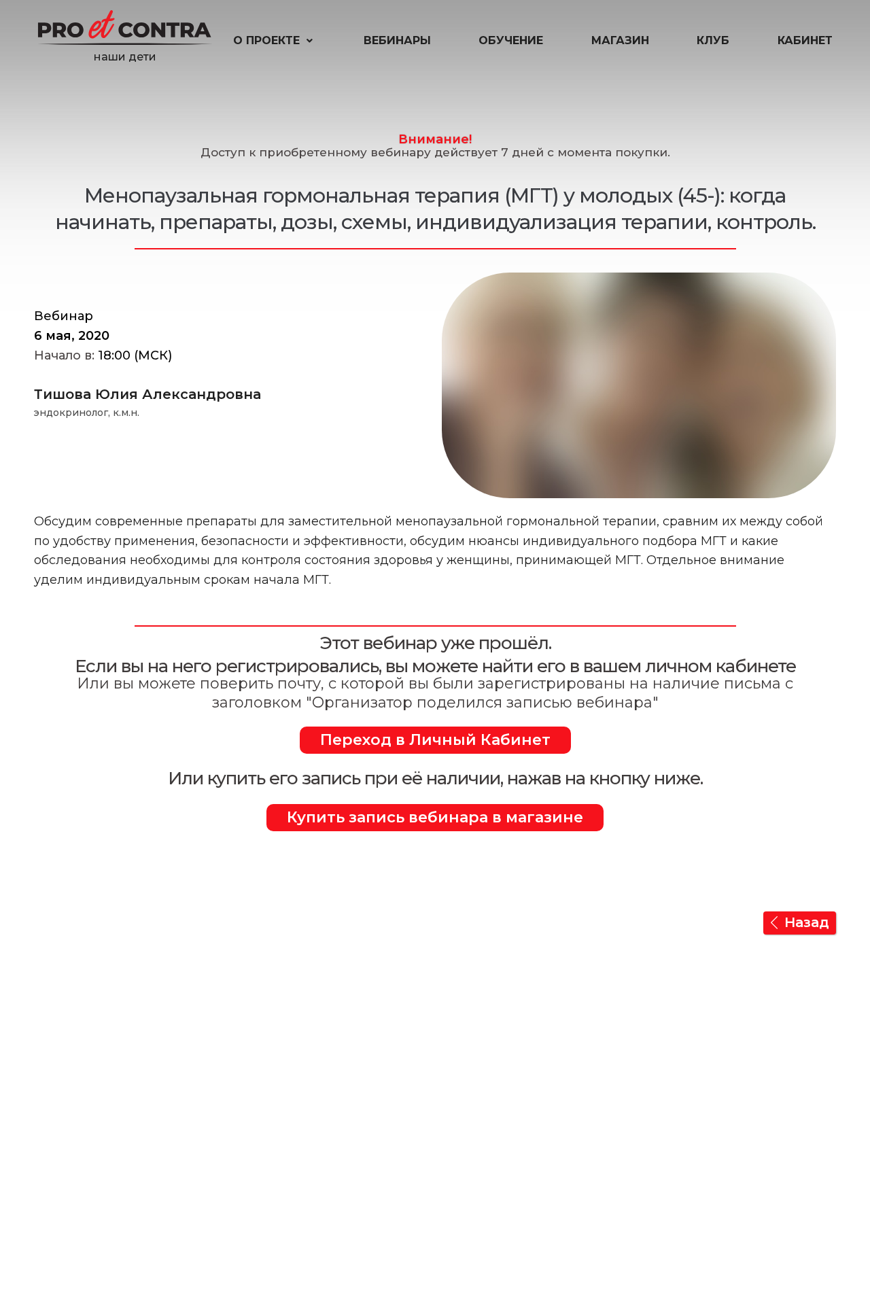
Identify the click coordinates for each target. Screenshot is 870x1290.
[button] (274, 41)
